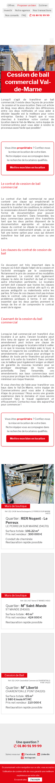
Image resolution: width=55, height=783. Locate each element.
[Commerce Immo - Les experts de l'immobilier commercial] (27, 728)
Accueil (21, 51)
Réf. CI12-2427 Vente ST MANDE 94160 (35, 601)
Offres (11, 5)
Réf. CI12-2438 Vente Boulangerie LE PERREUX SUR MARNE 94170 (27, 512)
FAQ (24, 15)
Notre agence (22, 10)
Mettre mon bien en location (27, 167)
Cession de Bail (14, 675)
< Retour (7, 51)
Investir (8, 10)
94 (27, 51)
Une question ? (29, 744)
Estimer (43, 5)
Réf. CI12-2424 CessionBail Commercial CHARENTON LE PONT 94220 (29, 682)
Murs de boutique (16, 506)
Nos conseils (12, 15)
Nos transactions (42, 10)
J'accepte (35, 779)
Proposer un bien (26, 5)
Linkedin (45, 754)
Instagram (30, 758)
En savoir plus (20, 779)
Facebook (30, 754)
